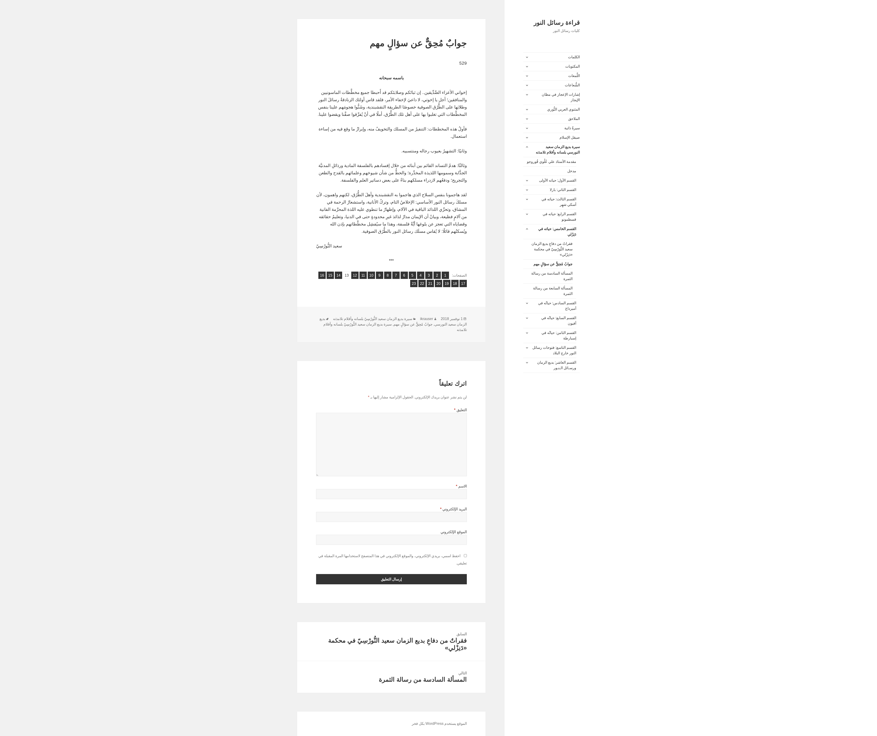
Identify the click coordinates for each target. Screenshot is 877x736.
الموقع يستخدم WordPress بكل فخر (439, 723)
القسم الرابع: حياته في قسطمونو (559, 216)
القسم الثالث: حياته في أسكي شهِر (559, 202)
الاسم (461, 486)
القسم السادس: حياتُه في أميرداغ (557, 305)
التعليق (460, 410)
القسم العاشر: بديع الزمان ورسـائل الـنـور (556, 365)
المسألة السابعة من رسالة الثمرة (553, 291)
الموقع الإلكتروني (454, 532)
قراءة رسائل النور (557, 22)
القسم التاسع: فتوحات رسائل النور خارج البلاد (554, 350)
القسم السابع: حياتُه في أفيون (558, 320)
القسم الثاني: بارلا (563, 190)
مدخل (571, 171)
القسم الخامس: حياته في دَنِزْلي (557, 231)
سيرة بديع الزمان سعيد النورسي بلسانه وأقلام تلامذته (558, 149)
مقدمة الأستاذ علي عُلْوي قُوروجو (551, 162)
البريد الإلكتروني (453, 509)
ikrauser (426, 319)
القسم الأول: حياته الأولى (557, 180)
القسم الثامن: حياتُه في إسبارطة (559, 335)
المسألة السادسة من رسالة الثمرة (552, 276)
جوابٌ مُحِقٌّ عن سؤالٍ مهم (553, 264)
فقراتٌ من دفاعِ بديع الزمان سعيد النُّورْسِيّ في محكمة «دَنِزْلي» (552, 249)
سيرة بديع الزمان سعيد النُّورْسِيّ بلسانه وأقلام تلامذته (372, 319)
